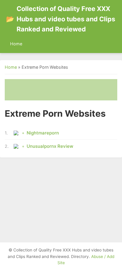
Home (16, 43)
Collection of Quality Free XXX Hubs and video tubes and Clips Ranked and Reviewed (60, 19)
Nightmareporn (43, 133)
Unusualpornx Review (50, 146)
